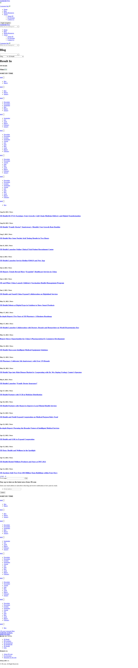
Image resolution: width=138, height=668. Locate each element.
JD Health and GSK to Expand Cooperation (17, 439)
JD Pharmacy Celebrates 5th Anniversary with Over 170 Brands (25, 361)
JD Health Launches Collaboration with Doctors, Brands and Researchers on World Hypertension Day (39, 328)
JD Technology (8, 643)
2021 (1, 155)
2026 (1, 77)
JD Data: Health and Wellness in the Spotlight (17, 450)
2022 (1, 130)
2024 (1, 98)
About (6, 14)
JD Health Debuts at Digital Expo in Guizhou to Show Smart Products (27, 305)
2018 (1, 201)
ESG (5, 648)
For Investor (11, 18)
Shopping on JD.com (10, 657)
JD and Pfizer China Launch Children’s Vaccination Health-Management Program (32, 283)
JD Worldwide (8, 644)
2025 (1, 87)
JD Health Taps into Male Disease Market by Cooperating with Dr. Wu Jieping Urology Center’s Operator (41, 372)
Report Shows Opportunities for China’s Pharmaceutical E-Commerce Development (32, 339)
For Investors (8, 656)
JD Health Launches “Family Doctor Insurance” (18, 383)
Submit (3, 492)
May (5, 81)
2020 (1, 176)
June (5, 144)
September (7, 105)
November (7, 104)
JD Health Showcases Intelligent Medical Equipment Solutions (24, 350)
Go (26, 478)
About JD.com (8, 654)
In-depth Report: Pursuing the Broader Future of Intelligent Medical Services (29, 428)
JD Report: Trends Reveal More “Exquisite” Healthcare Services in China (28, 272)
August (6, 141)
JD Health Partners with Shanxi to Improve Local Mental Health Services (28, 406)
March (6, 83)
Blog (5, 11)
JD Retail (6, 639)
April (5, 121)
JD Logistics (7, 641)
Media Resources (9, 13)
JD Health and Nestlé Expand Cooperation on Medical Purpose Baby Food (29, 417)
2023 (1, 114)
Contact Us (11, 19)
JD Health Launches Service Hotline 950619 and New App (22, 261)
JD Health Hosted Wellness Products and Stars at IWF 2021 (23, 462)
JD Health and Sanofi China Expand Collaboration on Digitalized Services (29, 294)
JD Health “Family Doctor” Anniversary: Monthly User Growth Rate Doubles (30, 227)
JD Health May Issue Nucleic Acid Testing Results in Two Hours (24, 238)
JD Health (7, 646)
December (7, 102)
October (6, 138)
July (5, 120)
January (6, 94)
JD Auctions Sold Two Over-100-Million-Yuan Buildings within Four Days (28, 473)
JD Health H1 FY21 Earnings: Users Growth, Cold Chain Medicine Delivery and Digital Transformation (40, 216)
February (6, 125)
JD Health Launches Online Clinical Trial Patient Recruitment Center (27, 249)
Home (5, 9)
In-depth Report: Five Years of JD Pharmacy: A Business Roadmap (26, 316)
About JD (10, 16)
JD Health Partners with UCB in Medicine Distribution (21, 395)
